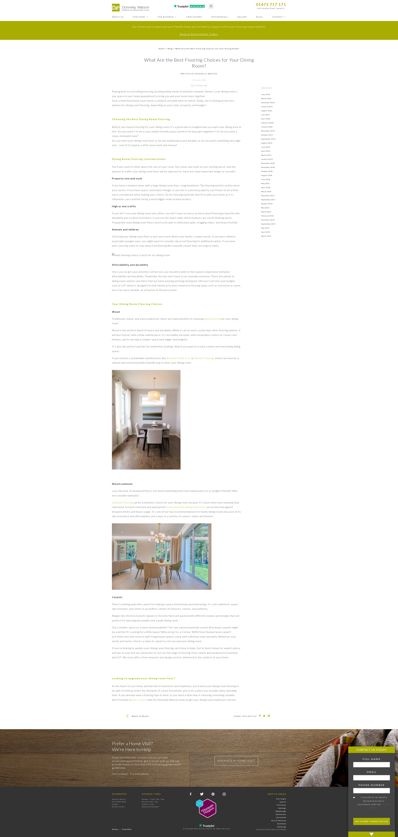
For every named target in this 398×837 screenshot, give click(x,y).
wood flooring (212, 318)
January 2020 (267, 127)
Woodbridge (281, 811)
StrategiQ (282, 829)
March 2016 (266, 212)
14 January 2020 (199, 80)
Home (162, 48)
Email (372, 771)
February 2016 (267, 216)
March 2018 (266, 191)
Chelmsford (281, 817)
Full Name (372, 759)
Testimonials (219, 17)
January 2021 (267, 107)
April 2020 (265, 119)
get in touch (140, 699)
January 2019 (267, 159)
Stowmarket (281, 814)
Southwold (281, 824)
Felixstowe (281, 805)
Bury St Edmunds (278, 820)
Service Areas (277, 794)
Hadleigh (282, 808)
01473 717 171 (271, 4)
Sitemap (115, 829)
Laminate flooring (122, 502)
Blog (259, 17)
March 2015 (266, 236)
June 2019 (265, 147)
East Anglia (281, 799)
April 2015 (265, 232)
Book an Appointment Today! (199, 34)
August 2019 (266, 143)
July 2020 (265, 115)
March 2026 (266, 98)
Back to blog (140, 716)
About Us (118, 17)
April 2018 (265, 187)
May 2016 (265, 208)
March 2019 (266, 155)
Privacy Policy (126, 829)
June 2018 (265, 179)
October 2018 (267, 171)
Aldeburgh (281, 827)
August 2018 (266, 175)
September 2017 (268, 200)
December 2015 (268, 220)
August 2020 (266, 111)
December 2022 (268, 102)
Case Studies (194, 17)
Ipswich (283, 802)
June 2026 (265, 94)
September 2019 (268, 139)
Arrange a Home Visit (236, 760)
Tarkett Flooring (204, 358)
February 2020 (267, 123)
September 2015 (268, 224)
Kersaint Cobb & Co (179, 358)
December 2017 (268, 195)
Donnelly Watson (206, 73)
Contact (277, 17)
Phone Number (372, 784)
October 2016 (267, 204)
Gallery (242, 17)
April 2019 (265, 151)
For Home (139, 17)
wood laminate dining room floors (186, 506)
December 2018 (268, 163)
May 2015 (265, 228)
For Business (166, 17)
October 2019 (267, 135)
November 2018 (268, 167)
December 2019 (268, 131)
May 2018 (265, 183)
